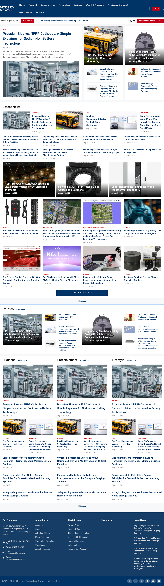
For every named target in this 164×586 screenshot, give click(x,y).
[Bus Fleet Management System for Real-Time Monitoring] (103, 45)
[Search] (162, 9)
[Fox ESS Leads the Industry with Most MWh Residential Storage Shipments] (62, 265)
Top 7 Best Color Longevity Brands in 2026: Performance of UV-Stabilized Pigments (27, 186)
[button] (37, 21)
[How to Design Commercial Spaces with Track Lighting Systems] (133, 86)
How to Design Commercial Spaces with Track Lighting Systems (147, 329)
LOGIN (156, 9)
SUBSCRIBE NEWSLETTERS (151, 21)
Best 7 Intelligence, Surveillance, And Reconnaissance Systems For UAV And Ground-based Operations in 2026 (61, 233)
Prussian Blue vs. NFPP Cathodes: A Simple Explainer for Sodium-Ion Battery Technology (37, 38)
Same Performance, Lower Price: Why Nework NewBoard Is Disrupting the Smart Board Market (109, 74)
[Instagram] (141, 581)
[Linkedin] (147, 581)
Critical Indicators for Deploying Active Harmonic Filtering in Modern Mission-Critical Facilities (109, 91)
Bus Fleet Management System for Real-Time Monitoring (100, 58)
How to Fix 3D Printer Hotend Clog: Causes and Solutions (78, 188)
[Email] (159, 581)
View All (19, 309)
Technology (64, 5)
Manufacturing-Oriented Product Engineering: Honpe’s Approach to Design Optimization (99, 280)
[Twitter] (131, 21)
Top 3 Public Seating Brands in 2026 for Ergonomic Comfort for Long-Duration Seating (21, 280)
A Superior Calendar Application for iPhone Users (59, 21)
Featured (33, 5)
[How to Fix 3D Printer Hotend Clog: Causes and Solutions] (82, 179)
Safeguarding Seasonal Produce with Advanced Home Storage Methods (147, 317)
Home (22, 5)
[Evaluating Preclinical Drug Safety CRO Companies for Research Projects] (142, 218)
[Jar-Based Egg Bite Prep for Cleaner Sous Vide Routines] (142, 265)
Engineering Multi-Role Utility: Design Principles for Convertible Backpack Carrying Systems (144, 56)
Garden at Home (48, 5)
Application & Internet (118, 5)
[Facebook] (128, 21)
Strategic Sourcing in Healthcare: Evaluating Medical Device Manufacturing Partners (58, 152)
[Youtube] (134, 21)
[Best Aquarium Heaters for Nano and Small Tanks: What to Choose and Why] (21, 218)
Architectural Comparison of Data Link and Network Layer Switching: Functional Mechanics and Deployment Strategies (21, 152)
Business (78, 5)
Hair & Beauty (25, 12)
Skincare (40, 12)
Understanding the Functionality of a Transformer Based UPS (132, 188)
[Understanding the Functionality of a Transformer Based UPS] (135, 179)
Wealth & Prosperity (95, 5)
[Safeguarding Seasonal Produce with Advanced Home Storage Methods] (133, 71)
